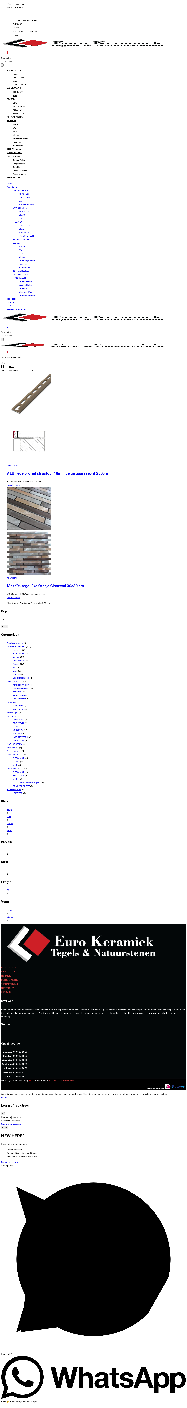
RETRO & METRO (15, 117)
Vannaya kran (19, 660)
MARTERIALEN (14, 465)
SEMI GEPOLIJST (20, 85)
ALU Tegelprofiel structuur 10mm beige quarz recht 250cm (57, 473)
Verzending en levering (17, 309)
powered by (26, 1080)
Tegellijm (16, 167)
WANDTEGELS (14, 88)
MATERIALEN (13, 157)
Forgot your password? (12, 1124)
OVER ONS (17, 24)
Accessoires (18, 145)
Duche (16, 657)
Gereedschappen (20, 174)
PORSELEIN (18, 741)
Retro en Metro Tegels (29, 782)
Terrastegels (12, 713)
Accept (4, 1097)
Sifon (15, 132)
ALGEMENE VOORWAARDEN (25, 21)
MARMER (17, 734)
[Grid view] (3, 367)
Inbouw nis (18, 706)
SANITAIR (11, 121)
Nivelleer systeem (15, 643)
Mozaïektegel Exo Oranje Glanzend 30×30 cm (45, 586)
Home (10, 183)
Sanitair (16, 243)
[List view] (12, 367)
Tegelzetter (12, 299)
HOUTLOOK (18, 78)
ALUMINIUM (18, 113)
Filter (4, 627)
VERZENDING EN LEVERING (25, 31)
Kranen (16, 125)
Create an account (9, 1162)
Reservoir (17, 142)
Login (15, 35)
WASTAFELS (19, 709)
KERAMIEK (17, 110)
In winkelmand (13, 485)
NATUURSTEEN (19, 106)
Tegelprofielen (19, 160)
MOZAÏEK (11, 99)
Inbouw (16, 135)
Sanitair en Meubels (16, 646)
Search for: (6, 58)
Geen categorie (14, 751)
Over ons (11, 302)
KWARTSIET (13, 748)
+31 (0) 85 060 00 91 (15, 4)
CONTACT (17, 28)
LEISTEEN (18, 793)
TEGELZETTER (13, 178)
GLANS (22, 215)
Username (6, 1117)
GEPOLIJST (18, 74)
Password (5, 1121)
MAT (15, 81)
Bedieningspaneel (20, 138)
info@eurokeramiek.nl (16, 8)
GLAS (15, 103)
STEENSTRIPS (14, 789)
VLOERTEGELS (14, 71)
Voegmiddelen (19, 164)
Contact (10, 306)
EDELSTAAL (18, 723)
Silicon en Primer (20, 171)
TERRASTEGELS (14, 149)
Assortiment (12, 187)
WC (14, 128)
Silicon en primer (20, 688)
